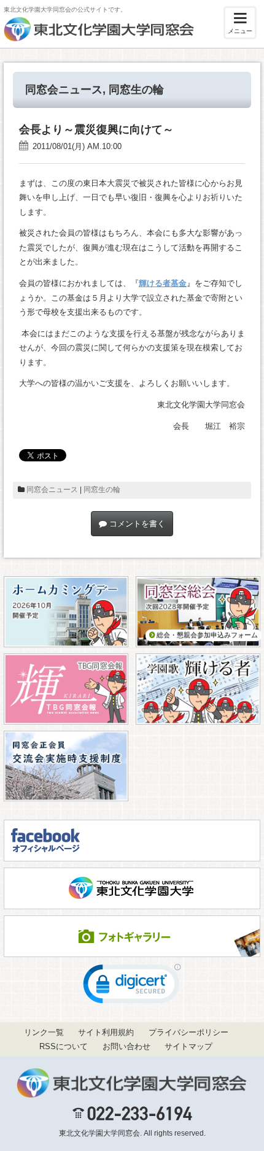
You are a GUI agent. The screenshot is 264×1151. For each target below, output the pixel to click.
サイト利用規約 (106, 1032)
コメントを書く (136, 523)
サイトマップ (188, 1046)
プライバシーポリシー (188, 1032)
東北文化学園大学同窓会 (99, 1133)
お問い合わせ (126, 1046)
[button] (132, 986)
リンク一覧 (44, 1032)
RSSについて (63, 1046)
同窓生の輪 (136, 89)
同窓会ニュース (64, 89)
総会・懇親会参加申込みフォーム (206, 635)
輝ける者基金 (163, 283)
